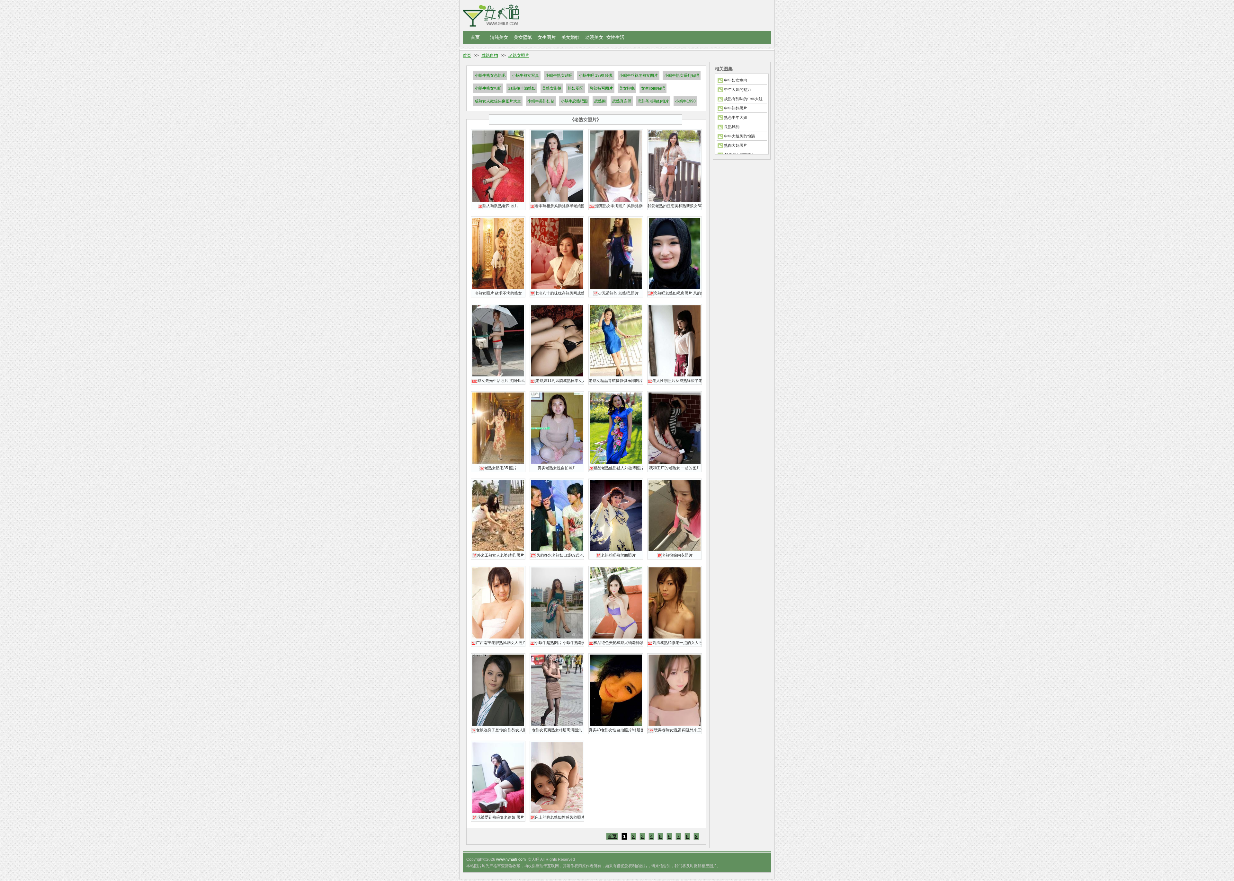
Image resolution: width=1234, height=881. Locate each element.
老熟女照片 (518, 55)
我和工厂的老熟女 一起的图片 (674, 468)
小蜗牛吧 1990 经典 (596, 75)
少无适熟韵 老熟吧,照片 (616, 293)
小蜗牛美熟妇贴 (540, 101)
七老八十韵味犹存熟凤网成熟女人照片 (557, 293)
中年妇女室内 (735, 80)
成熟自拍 (489, 55)
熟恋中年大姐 (735, 117)
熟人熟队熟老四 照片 (498, 206)
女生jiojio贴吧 (653, 88)
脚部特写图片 (601, 88)
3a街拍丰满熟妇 (522, 88)
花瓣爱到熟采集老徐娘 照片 (498, 817)
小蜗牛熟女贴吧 (558, 75)
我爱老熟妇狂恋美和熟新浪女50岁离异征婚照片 (675, 206)
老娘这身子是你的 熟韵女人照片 (498, 730)
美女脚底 (627, 88)
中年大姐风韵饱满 (739, 136)
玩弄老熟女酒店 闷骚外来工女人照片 (675, 730)
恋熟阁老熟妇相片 (653, 101)
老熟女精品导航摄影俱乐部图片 (616, 380)
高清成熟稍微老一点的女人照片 (675, 642)
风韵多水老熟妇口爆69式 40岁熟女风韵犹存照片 (557, 555)
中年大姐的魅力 (737, 89)
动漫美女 (594, 37)
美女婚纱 (570, 37)
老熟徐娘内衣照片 (675, 555)
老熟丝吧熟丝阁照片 (616, 555)
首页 (475, 37)
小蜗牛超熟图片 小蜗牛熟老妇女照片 (557, 642)
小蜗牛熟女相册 (488, 88)
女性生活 (615, 37)
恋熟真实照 (621, 101)
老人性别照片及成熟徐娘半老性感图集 (675, 380)
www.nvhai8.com (511, 859)
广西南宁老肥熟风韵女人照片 (498, 642)
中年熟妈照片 (735, 108)
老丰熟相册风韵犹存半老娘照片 (557, 206)
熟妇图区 (575, 88)
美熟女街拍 (551, 88)
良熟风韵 (731, 127)
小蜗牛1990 (685, 101)
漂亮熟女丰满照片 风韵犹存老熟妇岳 (616, 206)
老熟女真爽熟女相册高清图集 (557, 730)
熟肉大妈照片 (735, 145)
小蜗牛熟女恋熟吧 (490, 75)
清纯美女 (499, 37)
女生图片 (547, 37)
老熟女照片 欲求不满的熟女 (498, 293)
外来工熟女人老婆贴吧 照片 (498, 555)
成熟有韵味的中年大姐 (743, 99)
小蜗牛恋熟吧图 (574, 101)
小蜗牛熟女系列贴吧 (681, 75)
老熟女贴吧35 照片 (498, 468)
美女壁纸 (523, 37)
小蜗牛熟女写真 (525, 75)
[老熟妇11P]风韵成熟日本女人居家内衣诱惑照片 (557, 380)
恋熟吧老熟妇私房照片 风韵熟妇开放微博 (675, 293)
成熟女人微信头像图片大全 (498, 101)
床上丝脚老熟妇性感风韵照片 (557, 817)
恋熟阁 (600, 101)
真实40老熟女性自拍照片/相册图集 (616, 730)
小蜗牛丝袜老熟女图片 (638, 75)
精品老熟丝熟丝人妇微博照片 (616, 468)
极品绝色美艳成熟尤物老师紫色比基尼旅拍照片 (616, 642)
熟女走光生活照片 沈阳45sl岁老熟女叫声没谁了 (498, 380)
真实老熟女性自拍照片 (557, 468)
